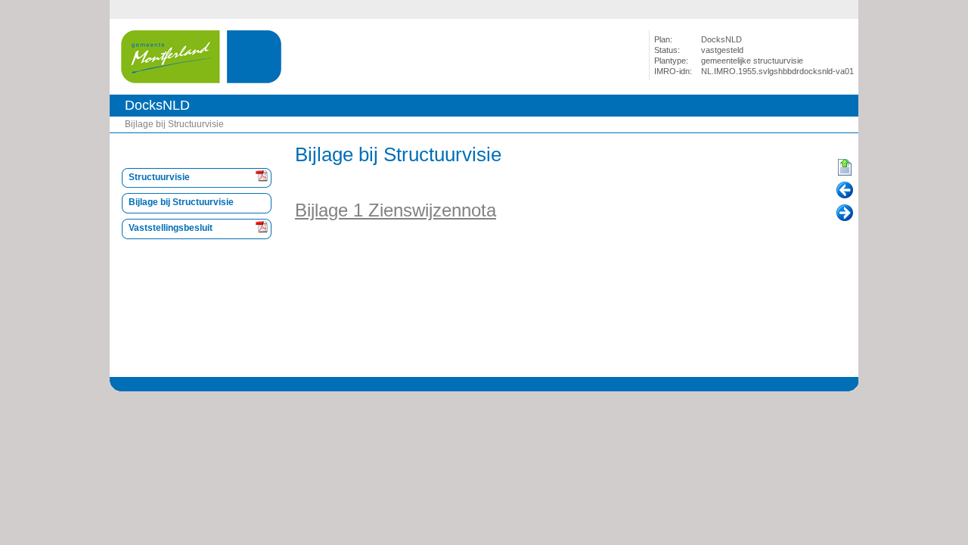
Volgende (845, 213)
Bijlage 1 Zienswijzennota (395, 210)
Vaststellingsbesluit (171, 228)
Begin (845, 168)
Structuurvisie (159, 177)
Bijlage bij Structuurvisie (174, 124)
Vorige (845, 191)
